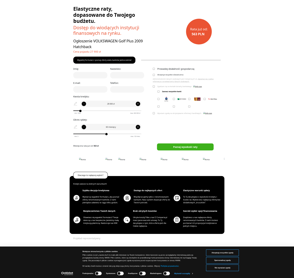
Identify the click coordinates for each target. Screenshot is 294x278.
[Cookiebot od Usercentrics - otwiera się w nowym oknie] (67, 273)
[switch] (120, 273)
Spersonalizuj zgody (222, 260)
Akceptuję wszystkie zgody (222, 253)
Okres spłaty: (80, 119)
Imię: (76, 68)
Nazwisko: (115, 68)
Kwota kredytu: (81, 96)
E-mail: (76, 83)
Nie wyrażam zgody (222, 268)
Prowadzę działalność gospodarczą (175, 68)
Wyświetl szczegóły (182, 273)
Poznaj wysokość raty (185, 146)
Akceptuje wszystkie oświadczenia (170, 75)
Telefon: (114, 83)
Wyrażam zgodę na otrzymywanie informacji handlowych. (179, 113)
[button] (197, 86)
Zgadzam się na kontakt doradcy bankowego (174, 86)
